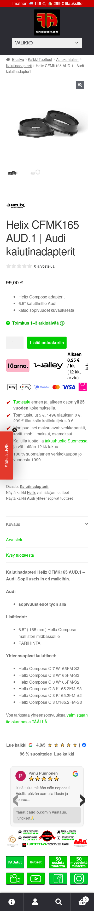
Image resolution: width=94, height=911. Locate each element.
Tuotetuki (21, 402)
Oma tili (35, 902)
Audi (31, 498)
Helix (31, 492)
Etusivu (18, 59)
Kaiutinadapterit (19, 65)
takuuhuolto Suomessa (66, 441)
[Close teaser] (14, 430)
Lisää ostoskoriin (47, 342)
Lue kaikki (16, 745)
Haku (58, 902)
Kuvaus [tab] (13, 524)
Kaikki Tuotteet (40, 59)
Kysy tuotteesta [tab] (20, 555)
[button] (80, 85)
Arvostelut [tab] (15, 540)
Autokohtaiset (67, 59)
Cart (78, 897)
